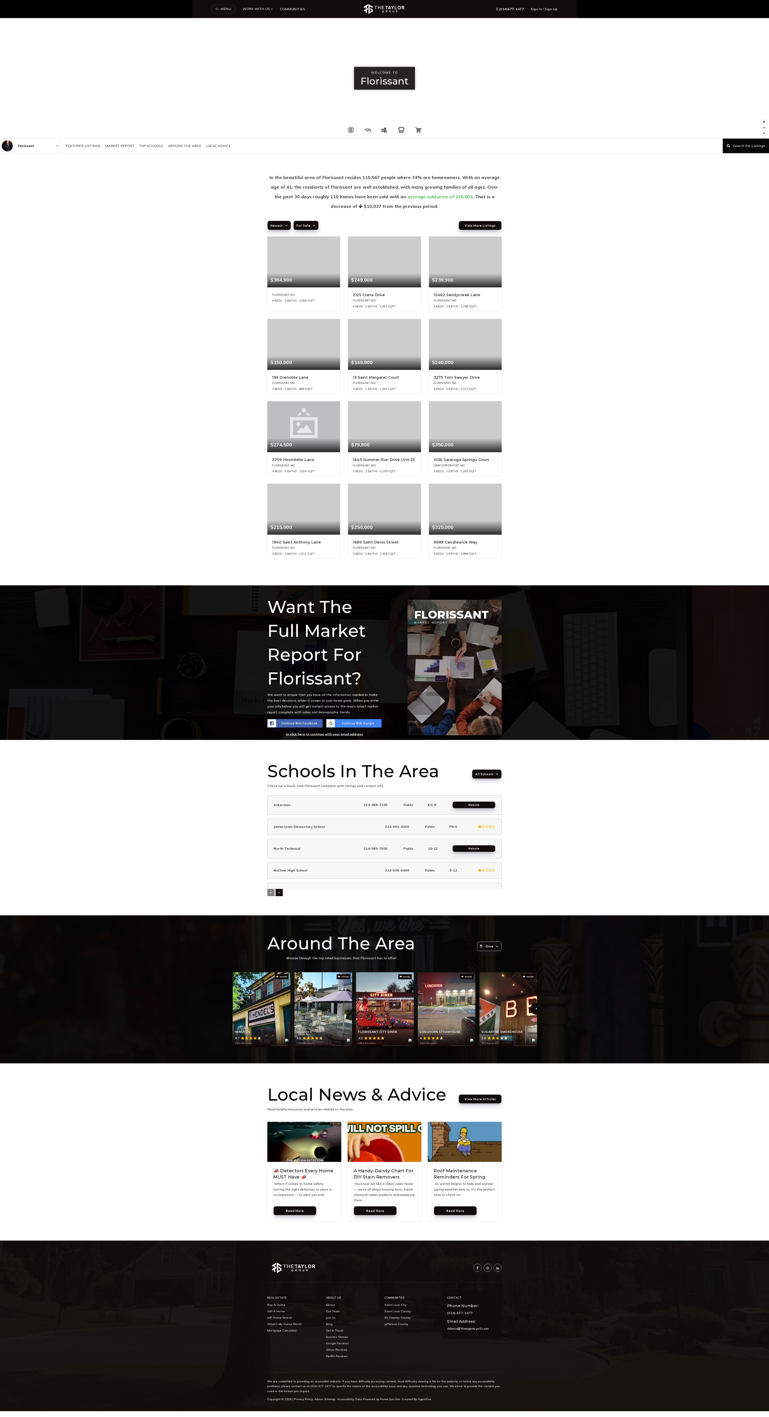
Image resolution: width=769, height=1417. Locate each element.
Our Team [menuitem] (333, 1311)
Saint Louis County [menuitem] (397, 1311)
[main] (384, 629)
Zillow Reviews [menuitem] (336, 1350)
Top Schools (151, 146)
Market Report (120, 146)
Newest (276, 225)
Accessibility (345, 1399)
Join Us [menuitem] (331, 1317)
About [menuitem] (330, 1305)
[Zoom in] (764, 122)
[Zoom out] (764, 128)
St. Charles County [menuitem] (397, 1317)
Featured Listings (83, 146)
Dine (489, 946)
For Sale (303, 225)
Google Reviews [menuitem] (337, 1343)
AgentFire (424, 1399)
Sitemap (330, 1399)
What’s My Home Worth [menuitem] (284, 1324)
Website (474, 804)
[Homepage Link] (384, 9)
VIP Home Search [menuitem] (279, 1317)
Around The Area (184, 146)
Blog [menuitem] (329, 1324)
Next (536, 1009)
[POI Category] (351, 130)
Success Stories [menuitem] (337, 1337)
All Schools (484, 774)
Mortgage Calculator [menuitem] (282, 1330)
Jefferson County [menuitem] (396, 1324)
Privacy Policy (303, 1399)
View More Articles (480, 1099)
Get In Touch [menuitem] (335, 1330)
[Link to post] (304, 1142)
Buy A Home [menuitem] (276, 1305)
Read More (295, 1211)
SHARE (283, 976)
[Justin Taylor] (7, 146)
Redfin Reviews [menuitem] (337, 1356)
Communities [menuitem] (292, 9)
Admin (318, 1399)
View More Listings (480, 225)
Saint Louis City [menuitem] (395, 1305)
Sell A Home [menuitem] (276, 1311)
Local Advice (218, 146)
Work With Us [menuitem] (256, 9)
